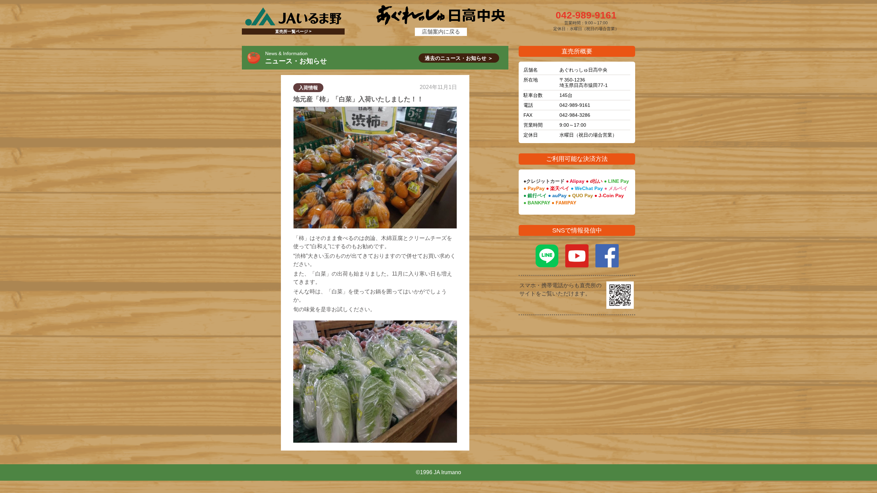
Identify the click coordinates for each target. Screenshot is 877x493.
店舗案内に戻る (441, 32)
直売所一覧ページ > (293, 31)
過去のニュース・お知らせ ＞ (459, 58)
